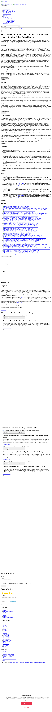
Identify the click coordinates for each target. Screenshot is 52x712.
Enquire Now (3, 5)
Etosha (4, 646)
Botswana (5, 629)
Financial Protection (10, 21)
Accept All (26, 704)
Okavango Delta (6, 637)
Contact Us (3, 685)
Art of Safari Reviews (8, 617)
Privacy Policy (41, 662)
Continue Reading (4, 78)
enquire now (21, 183)
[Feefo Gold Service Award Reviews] (7, 4)
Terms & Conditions (19, 28)
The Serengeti (6, 636)
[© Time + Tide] (1, 31)
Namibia (5, 630)
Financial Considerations (8, 654)
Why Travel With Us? (10, 18)
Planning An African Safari (9, 653)
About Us (5, 616)
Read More (3, 79)
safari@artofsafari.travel (46, 681)
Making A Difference (10, 20)
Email (4, 578)
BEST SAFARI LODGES (9, 11)
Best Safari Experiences (8, 612)
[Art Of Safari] (4, 1)
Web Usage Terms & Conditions (17, 662)
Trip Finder (5, 651)
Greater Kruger (6, 642)
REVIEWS (5, 16)
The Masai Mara (6, 639)
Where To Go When (7, 656)
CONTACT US (6, 23)
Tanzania (5, 626)
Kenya (4, 625)
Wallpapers (5, 660)
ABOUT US (6, 17)
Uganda (5, 633)
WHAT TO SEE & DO (8, 10)
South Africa (19, 302)
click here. (18, 185)
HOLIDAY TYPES (7, 12)
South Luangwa (6, 641)
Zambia (21, 297)
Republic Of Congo (7, 640)
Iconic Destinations (7, 614)
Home (4, 610)
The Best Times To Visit (8, 655)
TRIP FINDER (6, 9)
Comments (5, 581)
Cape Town (5, 645)
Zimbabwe (5, 628)
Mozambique (6, 635)
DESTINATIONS (7, 14)
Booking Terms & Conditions (31, 662)
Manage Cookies (26, 708)
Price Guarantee (9, 22)
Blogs (4, 615)
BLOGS (5, 15)
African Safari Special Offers (9, 659)
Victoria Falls (6, 644)
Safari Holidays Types (8, 611)
